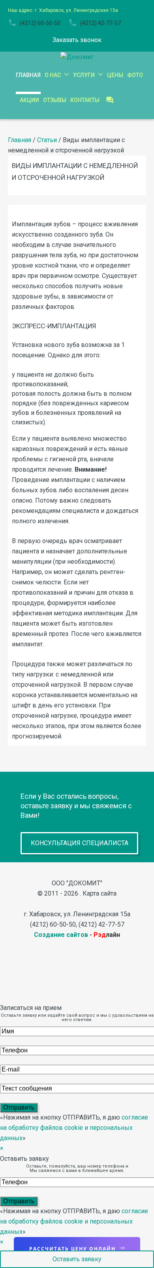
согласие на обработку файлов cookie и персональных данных (74, 1128)
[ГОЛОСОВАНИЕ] (109, 100)
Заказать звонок (77, 40)
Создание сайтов (61, 934)
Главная (19, 140)
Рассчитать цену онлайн (72, 1249)
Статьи (47, 140)
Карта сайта (99, 893)
